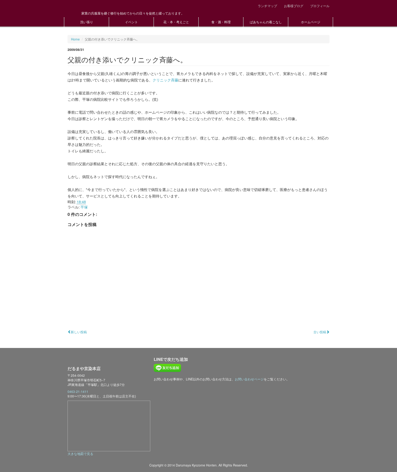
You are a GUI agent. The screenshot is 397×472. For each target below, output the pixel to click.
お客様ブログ (293, 5)
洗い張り (86, 22)
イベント (131, 22)
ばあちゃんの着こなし (266, 22)
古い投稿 (319, 332)
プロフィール (319, 5)
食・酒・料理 (221, 22)
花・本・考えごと (176, 22)
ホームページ (310, 22)
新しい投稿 (79, 332)
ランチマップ (267, 5)
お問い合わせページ (249, 379)
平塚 (84, 207)
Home (75, 39)
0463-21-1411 (78, 391)
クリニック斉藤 (165, 80)
